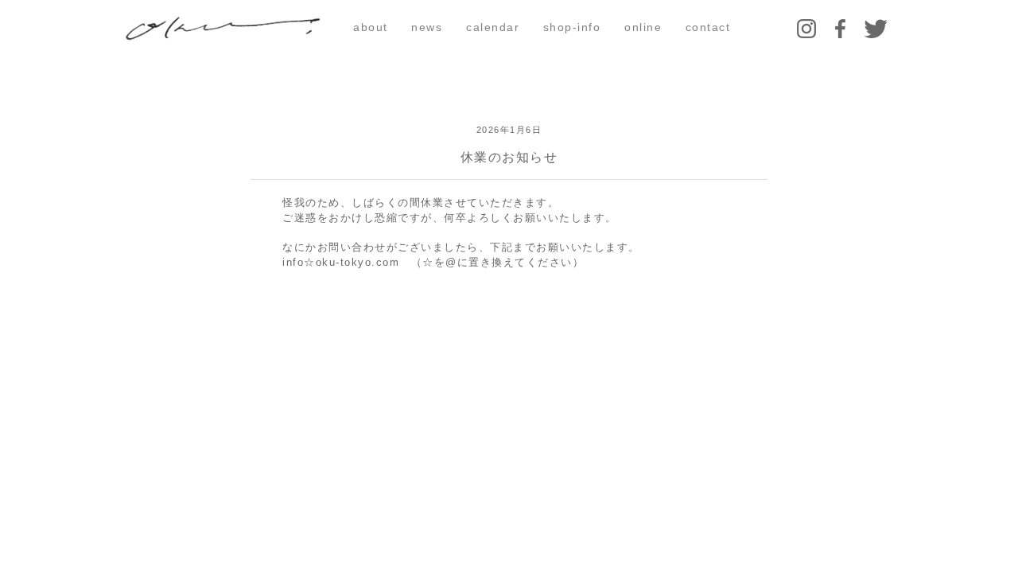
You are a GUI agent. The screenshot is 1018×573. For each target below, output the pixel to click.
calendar (492, 27)
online (643, 27)
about (370, 27)
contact (708, 27)
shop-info (572, 27)
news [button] (426, 27)
